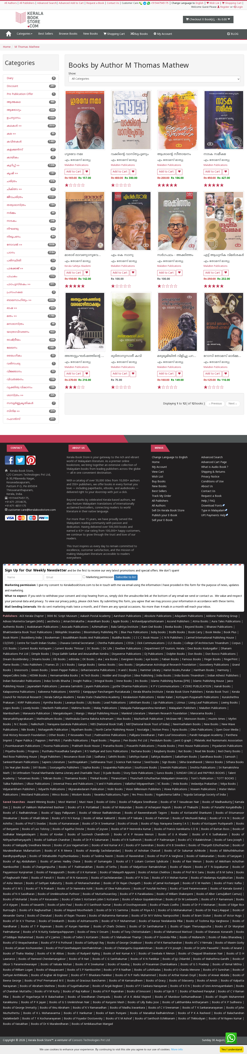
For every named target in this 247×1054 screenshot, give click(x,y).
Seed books (151, 762)
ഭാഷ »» (11, 308)
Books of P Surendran (140, 845)
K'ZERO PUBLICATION (197, 686)
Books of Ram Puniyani (111, 1013)
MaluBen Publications (77, 165)
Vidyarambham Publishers (19, 789)
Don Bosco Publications (220, 654)
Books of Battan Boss (215, 829)
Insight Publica (82, 681)
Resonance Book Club (77, 757)
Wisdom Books (81, 794)
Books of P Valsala (130, 818)
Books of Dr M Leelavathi (182, 899)
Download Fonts (211, 505)
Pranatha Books (113, 746)
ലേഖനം (11, 348)
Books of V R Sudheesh (126, 840)
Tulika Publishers (13, 784)
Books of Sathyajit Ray (89, 943)
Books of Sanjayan (230, 856)
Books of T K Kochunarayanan (41, 1018)
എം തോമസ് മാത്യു (78, 160)
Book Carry (195, 632)
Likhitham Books (139, 702)
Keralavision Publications (138, 697)
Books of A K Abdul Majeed (132, 997)
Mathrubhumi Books (49, 719)
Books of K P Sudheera (227, 1002)
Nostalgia (143, 730)
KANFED (74, 692)
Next (232, 403)
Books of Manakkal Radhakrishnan (152, 1013)
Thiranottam (119, 778)
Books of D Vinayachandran (20, 943)
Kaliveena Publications (52, 692)
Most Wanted (67, 802)
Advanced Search (47, 3)
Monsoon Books (194, 719)
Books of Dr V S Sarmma (112, 910)
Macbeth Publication (55, 708)
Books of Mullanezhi (192, 937)
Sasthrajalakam (77, 762)
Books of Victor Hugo (228, 916)
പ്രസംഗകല (14, 292)
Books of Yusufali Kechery (150, 888)
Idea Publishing (143, 675)
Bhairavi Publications (219, 627)
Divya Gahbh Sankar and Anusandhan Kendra (80, 654)
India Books (163, 675)
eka (100, 659)
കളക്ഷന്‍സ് (14, 149)
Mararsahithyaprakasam (18, 719)
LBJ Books (94, 702)
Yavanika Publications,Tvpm (111, 794)
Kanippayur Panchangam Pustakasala (106, 692)
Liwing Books (229, 702)
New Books (90, 34)
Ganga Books (86, 665)
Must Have (86, 802)
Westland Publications (35, 794)
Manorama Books (201, 713)
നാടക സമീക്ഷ (215, 154)
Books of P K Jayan (33, 1002)
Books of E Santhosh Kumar (93, 905)
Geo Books (125, 665)
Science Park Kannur (128, 762)
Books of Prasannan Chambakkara (155, 964)
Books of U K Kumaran (82, 872)
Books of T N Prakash (40, 888)
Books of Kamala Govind (226, 888)
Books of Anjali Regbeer (107, 986)
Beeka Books (173, 627)
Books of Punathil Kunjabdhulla (222, 807)
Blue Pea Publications (134, 632)
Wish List (214, 3)
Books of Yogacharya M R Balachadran (38, 997)
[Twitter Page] (21, 464)
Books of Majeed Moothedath (73, 910)
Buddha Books (121, 638)
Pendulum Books (161, 740)
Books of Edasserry (181, 980)
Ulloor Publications (38, 784)
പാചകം (11, 276)
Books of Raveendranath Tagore (146, 813)
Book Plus (230, 632)
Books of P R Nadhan (117, 970)
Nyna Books (179, 730)
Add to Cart (73, 171)
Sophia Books (91, 767)
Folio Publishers (32, 665)
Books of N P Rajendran (108, 991)
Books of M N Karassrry (72, 878)
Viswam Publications (203, 789)
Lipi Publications (163, 702)
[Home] (8, 34)
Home (7, 47)
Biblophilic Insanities (68, 632)
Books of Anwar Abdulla (214, 975)
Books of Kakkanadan (200, 856)
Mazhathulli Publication (148, 719)
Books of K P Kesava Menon (134, 834)
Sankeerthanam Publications (21, 762)
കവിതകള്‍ (14, 141)
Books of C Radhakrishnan (20, 813)
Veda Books (180, 784)
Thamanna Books (75, 778)
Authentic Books (13, 627)
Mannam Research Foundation (167, 713)
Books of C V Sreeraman (163, 1008)
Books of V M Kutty (47, 991)
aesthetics (53, 621)
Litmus (181, 702)
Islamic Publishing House (208, 681)
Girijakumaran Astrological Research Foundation (166, 665)
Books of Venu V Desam (92, 932)
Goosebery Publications (214, 665)
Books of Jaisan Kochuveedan (24, 948)
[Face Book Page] (10, 464)
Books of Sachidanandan (107, 878)
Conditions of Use (212, 481)
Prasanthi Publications (140, 746)
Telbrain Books (52, 778)
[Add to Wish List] (87, 172)
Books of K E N (180, 986)
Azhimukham (100, 627)
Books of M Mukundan (117, 807)
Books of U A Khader (173, 834)
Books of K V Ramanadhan (90, 1008)
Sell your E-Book (162, 520)
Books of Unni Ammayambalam (213, 986)
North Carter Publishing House (115, 730)
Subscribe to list (126, 577)
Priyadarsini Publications (227, 746)
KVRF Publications (29, 702)
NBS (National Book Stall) (106, 724)
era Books (111, 659)
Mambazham (11, 713)
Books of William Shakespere (174, 894)
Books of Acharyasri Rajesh (153, 807)
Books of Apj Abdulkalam (19, 861)
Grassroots (21, 670)
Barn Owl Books (151, 627)
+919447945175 (159, 3)
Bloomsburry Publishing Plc (101, 632)
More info (177, 1049)
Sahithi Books (117, 757)
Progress (33, 751)
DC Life (107, 648)
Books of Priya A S (143, 910)
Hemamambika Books (64, 675)
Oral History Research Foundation (24, 735)
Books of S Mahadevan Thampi (121, 937)
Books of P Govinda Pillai (160, 937)
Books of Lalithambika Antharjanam (185, 1002)
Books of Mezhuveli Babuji (189, 818)
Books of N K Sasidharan (19, 894)
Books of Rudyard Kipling (84, 953)
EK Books (88, 659)
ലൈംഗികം (14, 355)
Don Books (195, 654)
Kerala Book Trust (217, 692)
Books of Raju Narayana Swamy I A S (165, 823)
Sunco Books (164, 773)
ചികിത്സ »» (14, 189)
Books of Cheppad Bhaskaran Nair (200, 953)
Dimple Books (40, 654)
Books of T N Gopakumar (211, 867)
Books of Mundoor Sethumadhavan (178, 997)
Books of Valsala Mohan (56, 964)
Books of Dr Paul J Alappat (212, 910)
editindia (74, 659)
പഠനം (10, 252)
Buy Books (140, 34)
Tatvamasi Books (29, 778)
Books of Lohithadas (147, 970)
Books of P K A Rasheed (194, 1013)
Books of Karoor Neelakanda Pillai (161, 921)
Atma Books (200, 621)
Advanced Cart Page (214, 462)
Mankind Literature (133, 713)
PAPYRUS (54, 740)
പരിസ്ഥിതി (13, 260)
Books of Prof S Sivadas (30, 823)
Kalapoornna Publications (19, 692)
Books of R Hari (79, 959)
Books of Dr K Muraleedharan (50, 1024)
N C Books (21, 724)
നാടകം (11, 221)
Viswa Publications (175, 789)
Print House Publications (193, 746)
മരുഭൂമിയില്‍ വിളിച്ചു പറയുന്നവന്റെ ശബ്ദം (189, 356)
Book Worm (10, 638)
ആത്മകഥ (13, 102)
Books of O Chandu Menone (182, 970)
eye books (152, 659)
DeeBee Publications (128, 648)
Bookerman (52, 638)
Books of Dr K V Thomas (19, 921)
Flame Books (11, 665)
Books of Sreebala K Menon (157, 953)
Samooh (230, 757)
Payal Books (99, 740)
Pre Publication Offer (19, 94)
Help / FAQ (208, 501)
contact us (206, 596)
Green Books (39, 670)
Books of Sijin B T (165, 991)
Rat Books (185, 751)
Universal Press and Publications (73, 784)
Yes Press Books (142, 794)
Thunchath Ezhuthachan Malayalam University (159, 778)
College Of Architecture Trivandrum (206, 643)
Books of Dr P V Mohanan (198, 905)
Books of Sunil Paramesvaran (188, 888)
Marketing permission (99, 577)
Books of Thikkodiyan (191, 1018)
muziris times (216, 719)
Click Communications (151, 643)
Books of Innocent (139, 991)
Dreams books (41, 659)
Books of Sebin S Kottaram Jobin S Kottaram (90, 899)
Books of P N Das (137, 878)
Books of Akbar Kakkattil (99, 818)
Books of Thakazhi (186, 807)
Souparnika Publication (117, 767)
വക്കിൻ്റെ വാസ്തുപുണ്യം (130, 154)
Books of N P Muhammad (118, 921)
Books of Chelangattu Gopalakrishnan (128, 948)
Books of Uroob (128, 823)
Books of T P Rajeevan (36, 926)
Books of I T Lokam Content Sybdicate (142, 861)
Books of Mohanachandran (82, 883)
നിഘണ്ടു (12, 229)
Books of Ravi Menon (187, 861)
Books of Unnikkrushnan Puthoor (59, 894)
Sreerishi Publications (173, 767)
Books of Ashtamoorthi (83, 921)
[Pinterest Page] (31, 464)
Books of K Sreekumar (89, 964)
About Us (207, 486)
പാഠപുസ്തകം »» (18, 284)
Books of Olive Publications (113, 888)
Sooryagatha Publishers (64, 767)
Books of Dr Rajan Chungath (121, 883)
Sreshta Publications (203, 767)
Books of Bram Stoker (196, 916)
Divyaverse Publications (126, 654)
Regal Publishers (50, 757)
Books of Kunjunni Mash (108, 1002)
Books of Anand (232, 948)
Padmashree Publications (110, 735)
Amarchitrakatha (73, 621)
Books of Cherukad (39, 916)
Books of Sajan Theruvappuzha (190, 926)
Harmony (223, 670)
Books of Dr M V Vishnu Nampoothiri (155, 916)
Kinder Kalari (165, 697)
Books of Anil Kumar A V (107, 845)
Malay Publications (105, 708)
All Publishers (26, 3)
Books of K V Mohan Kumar (170, 878)
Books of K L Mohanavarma (41, 1013)
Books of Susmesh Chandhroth (88, 834)
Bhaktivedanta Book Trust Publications (27, 632)
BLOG (234, 34)
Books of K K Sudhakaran (209, 834)
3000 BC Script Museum (62, 616)
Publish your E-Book (164, 515)
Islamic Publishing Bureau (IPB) (170, 681)
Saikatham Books (186, 757)
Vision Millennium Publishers (143, 789)
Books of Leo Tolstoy (35, 829)
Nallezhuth (37, 724)
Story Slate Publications (138, 773)
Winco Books (60, 794)
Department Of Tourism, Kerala (164, 648)
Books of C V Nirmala (198, 943)
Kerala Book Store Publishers (184, 692)
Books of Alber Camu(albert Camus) (219, 894)
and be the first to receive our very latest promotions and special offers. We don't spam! (92, 570)
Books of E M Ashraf (119, 1018)
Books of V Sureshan (216, 970)
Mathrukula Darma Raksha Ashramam (89, 719)
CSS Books (10, 648)
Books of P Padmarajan (160, 840)
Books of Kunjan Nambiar (72, 926)
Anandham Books (98, 621)
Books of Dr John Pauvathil (201, 948)
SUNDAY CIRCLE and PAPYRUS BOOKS (200, 773)
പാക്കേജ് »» (14, 268)
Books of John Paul (59, 905)
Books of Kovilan (51, 834)
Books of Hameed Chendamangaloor (42, 959)
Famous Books (191, 659)
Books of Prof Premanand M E (44, 980)
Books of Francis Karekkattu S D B (176, 829)
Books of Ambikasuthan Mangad (92, 1024)
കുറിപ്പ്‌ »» (12, 165)
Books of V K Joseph (168, 948)
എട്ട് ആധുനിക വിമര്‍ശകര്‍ (224, 255)
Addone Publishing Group (222, 616)
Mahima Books (81, 708)
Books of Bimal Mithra (227, 964)
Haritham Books (204, 670)
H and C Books (127, 670)
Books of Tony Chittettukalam (131, 932)
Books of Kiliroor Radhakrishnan (100, 813)
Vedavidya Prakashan (204, 784)
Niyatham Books (81, 730)
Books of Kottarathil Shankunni (191, 813)
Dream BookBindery (16, 659)
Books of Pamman (157, 818)
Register (224, 7)
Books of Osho (106, 802)
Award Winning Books (41, 802)
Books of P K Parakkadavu (136, 894)
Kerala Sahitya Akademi (78, 266)
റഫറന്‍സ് (13, 419)
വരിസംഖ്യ (13, 363)
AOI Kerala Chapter (31, 616)
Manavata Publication (36, 713)
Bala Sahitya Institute (124, 627)
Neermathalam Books (187, 724)
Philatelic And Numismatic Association (218, 740)
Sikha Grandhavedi (190, 762)
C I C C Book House (146, 638)
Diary (9, 78)
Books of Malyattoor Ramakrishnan (143, 867)
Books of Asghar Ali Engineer (49, 975)
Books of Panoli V (42, 878)
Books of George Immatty (20, 1008)
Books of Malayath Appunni (117, 872)
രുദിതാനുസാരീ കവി (126, 356)
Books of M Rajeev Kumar (225, 1018)
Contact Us (113, 3)
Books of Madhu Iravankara (127, 1008)
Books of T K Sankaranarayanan (202, 1008)
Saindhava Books (211, 757)
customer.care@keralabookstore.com (32, 510)
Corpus (236, 643)
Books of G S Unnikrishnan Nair (69, 1002)
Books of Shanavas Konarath (214, 932)
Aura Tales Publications (226, 621)
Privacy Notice (210, 476)
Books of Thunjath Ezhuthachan (208, 845)
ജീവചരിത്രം (14, 197)
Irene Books (124, 681)
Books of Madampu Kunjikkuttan (212, 878)
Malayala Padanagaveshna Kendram (143, 708)
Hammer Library (150, 670)
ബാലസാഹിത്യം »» (18, 300)
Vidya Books (228, 784)
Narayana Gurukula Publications (67, 724)
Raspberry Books (164, 751)
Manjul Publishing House (103, 713)
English (199, 3)
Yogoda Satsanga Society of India (204, 794)
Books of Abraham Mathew (37, 986)
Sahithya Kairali (138, 757)
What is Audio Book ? (214, 467)
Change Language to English (170, 457)
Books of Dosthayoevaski (130, 905)
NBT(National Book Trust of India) (148, 724)
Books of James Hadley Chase (60, 861)
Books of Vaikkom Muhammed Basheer (38, 807)
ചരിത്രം (11, 181)
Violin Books (115, 789)
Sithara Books (235, 762)
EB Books (59, 659)
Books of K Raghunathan (35, 910)
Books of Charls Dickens (109, 926)
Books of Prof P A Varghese (165, 856)
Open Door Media (227, 730)
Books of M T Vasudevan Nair (180, 802)
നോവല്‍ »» (14, 244)
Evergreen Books (132, 659)
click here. (93, 601)
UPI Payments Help (213, 515)
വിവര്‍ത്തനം (15, 379)
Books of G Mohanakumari (175, 910)
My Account (164, 34)
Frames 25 (52, 665)
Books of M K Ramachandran (163, 943)
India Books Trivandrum (189, 675)
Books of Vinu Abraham (55, 1008)
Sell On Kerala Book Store (168, 510)
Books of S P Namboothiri (84, 970)
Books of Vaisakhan (15, 1024)
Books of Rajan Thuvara (70, 916)
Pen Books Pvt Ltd (135, 740)
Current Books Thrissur (69, 648)
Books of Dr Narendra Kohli (74, 888)
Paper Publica (23, 740)
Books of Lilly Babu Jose (143, 1002)
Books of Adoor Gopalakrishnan (142, 899)
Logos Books (11, 708)
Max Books (124, 719)
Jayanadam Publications (42, 686)
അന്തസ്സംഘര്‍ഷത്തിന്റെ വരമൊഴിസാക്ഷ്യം (96, 356)
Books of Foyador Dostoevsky (83, 1018)
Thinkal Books (99, 778)
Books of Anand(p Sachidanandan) (98, 851)
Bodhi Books (177, 632)
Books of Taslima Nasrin (97, 856)
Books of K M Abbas (50, 953)
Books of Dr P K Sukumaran (91, 840)
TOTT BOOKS (225, 778)
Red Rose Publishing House (20, 757)
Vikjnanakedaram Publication (86, 789)
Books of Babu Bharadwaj (225, 937)
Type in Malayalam (213, 510)
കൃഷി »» (12, 173)
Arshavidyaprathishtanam (148, 621)
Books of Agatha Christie (68, 829)
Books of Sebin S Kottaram (80, 937)
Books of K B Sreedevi (171, 845)
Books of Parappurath (50, 872)
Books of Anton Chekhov (154, 872)
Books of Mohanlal (15, 899)
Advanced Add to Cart (71, 3)
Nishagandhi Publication (53, 730)
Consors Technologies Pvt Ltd (91, 1040)
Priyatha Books (15, 751)
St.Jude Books (111, 773)
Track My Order (161, 496)
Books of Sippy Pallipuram (58, 813)
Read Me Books (205, 751)
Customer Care (145, 3)
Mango (80, 713)
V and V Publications (109, 784)
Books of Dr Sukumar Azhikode (185, 851)
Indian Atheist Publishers (223, 675)
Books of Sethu (106, 867)
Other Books (57, 735)
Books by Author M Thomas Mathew (129, 66)
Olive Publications (201, 730)
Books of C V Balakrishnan (194, 840)
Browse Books (68, 34)
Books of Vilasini (180, 867)
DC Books (93, 648)
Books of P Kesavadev (44, 899)
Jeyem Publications (97, 686)
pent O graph (183, 740)
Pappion (40, 740)
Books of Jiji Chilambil (176, 959)
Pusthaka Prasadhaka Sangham (62, 751)
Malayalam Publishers (182, 708)
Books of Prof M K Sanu (188, 872)
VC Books (163, 784)
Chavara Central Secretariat (77, 643)
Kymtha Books (52, 702)
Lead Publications (115, 702)
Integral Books (104, 681)
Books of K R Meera (58, 851)
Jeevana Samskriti (71, 686)
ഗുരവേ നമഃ (74, 154)
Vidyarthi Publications (51, 789)
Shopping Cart (232, 3)
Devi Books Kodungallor (202, 648)
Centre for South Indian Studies (37, 643)
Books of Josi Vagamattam (71, 845)
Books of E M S (13, 888)
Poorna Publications (56, 746)
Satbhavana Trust (102, 762)
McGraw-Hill (173, 719)
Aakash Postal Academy (95, 616)
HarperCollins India (14, 675)
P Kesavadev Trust (79, 735)
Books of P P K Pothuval (56, 943)
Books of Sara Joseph (228, 840)
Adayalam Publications (189, 616)
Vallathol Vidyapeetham (139, 784)
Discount (12, 86)
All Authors (10, 3)
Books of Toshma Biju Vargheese (207, 921)
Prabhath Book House (86, 746)
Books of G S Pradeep (194, 964)
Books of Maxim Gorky (229, 943)
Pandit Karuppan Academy (206, 735)
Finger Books (212, 659)
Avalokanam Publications (42, 627)
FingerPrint (231, 659)
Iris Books (141, 681)
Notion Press (160, 730)
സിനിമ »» (13, 411)
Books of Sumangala (98, 861)
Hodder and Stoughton (116, 675)
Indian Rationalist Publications (22, 681)
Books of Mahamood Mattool (173, 932)
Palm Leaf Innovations (172, 735)
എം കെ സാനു (122, 255)
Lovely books (31, 708)
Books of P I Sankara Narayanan (146, 986)
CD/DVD (8, 643)
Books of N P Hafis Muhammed (135, 975)
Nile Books (28, 730)
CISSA (130, 643)
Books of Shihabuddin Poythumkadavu (53, 856)
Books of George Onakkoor (124, 943)
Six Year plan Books (17, 767)
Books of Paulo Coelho (164, 905)
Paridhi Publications (75, 740)
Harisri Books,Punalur (176, 670)
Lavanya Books (74, 702)
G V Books (68, 665)
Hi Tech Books (90, 675)
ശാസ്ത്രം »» (14, 395)
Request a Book (95, 3)
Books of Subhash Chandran (52, 840)
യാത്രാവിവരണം (17, 332)
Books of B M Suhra (220, 872)
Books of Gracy (156, 980)
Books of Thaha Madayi (18, 953)
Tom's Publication (202, 778)
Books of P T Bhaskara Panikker (91, 975)
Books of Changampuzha (39, 867)
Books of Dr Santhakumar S (147, 926)
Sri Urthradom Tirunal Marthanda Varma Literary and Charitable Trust (56, 773)
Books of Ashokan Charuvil (142, 851)
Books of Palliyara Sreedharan (138, 802)
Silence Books (214, 762)
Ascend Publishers (178, 621)
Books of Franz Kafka (228, 883)
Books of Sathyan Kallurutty (44, 883)
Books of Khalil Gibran (35, 818)
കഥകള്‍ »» (14, 126)
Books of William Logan (18, 970)
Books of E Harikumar (78, 1013)
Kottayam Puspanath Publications (197, 697)
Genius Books (106, 665)
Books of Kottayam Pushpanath (212, 823)
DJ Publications (153, 654)
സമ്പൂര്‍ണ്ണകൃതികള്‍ (19, 403)
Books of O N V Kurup (66, 818)
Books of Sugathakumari (73, 986)
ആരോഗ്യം (13, 110)
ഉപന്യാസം (13, 118)
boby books (158, 632)
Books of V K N (219, 818)
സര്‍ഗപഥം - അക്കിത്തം (175, 255)
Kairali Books (222, 686)
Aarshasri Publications (127, 616)
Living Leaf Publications (203, 702)
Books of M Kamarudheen (126, 980)
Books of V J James (48, 937)
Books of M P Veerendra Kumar (131, 829)
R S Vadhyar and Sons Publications (106, 751)
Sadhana (99, 757)
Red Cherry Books (229, 751)
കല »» (11, 134)
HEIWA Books (38, 675)
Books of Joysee (97, 829)
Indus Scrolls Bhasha (57, 681)
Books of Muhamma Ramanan (108, 916)
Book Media (213, 632)
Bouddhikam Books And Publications (86, 638)
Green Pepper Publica (64, 670)
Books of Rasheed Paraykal (197, 991)
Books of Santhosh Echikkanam (155, 1018)
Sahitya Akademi (161, 757)
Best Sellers (45, 34)
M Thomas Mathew (26, 47)
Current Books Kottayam (36, 648)
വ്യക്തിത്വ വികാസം (19, 387)
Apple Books (121, 621)
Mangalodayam (63, 713)
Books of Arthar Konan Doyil (177, 975)
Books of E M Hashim (197, 883)
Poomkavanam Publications (22, 746)
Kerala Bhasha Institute (148, 692)
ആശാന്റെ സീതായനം (174, 154)
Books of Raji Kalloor (76, 991)
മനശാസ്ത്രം (15, 324)
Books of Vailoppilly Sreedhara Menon (27, 845)
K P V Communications (165, 686)
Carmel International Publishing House (210, 638)
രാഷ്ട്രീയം (13, 340)
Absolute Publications (158, 616)
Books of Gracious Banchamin (86, 980)
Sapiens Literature (53, 762)
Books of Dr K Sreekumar (98, 823)
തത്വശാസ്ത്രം (16, 205)
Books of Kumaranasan (64, 823)
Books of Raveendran (130, 856)
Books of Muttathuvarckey (100, 894)
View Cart (158, 472)
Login (239, 7)
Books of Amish (207, 980)
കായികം (12, 157)
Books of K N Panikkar (144, 959)
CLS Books (174, 643)
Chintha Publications (110, 643)
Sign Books (169, 762)
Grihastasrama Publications (98, 670)
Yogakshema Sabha (168, 794)
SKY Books (40, 767)
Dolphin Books (175, 654)
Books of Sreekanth (51, 921)
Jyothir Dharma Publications (130, 686)
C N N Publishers (172, 638)
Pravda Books (166, 746)
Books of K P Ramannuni (217, 899)
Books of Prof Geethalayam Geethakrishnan (74, 948)
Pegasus (115, 740)
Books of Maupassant (50, 970)
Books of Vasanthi (32, 905)
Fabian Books (170, 659)
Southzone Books (145, 767)
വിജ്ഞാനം (14, 371)
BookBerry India (31, 638)
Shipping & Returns (213, 472)
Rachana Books (141, 751)
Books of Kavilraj (118, 964)
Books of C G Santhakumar (109, 959)
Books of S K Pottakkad (83, 807)
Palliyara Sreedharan (142, 735)
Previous (215, 403)
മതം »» (11, 316)
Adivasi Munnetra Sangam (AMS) (23, 621)
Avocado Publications (75, 627)
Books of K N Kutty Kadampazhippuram (48, 932)
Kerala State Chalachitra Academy (98, 697)
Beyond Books (194, 627)
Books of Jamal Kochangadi (161, 883)
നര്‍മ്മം (11, 213)
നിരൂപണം (13, 237)
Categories (23, 34)
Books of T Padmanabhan (76, 867)
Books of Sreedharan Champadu (89, 997)
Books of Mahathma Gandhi (211, 959)
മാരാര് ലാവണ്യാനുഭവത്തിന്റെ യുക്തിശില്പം (97, 255)
